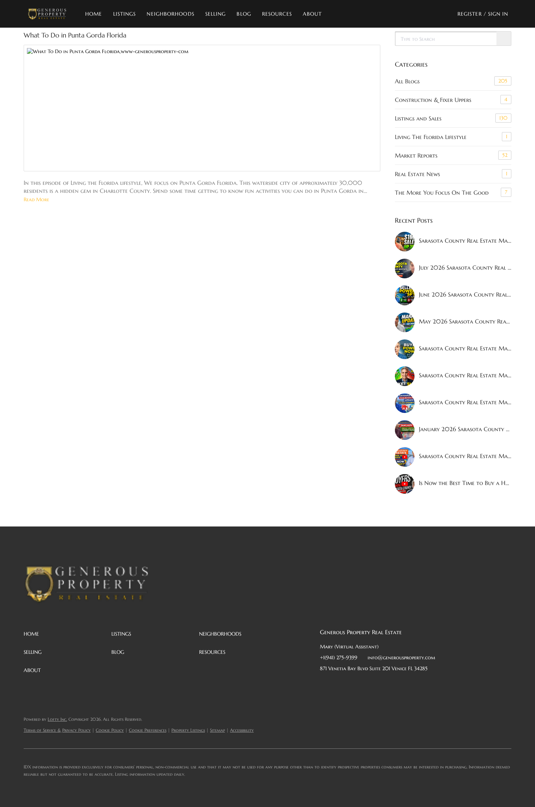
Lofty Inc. (57, 719)
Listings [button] (124, 14)
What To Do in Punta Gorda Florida (75, 35)
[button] (47, 13)
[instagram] (383, 684)
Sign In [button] (498, 14)
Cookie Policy (110, 730)
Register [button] (469, 14)
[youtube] (398, 684)
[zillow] (369, 684)
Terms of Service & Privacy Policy (57, 730)
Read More (36, 199)
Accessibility (242, 730)
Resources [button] (277, 14)
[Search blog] (503, 39)
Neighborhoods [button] (170, 14)
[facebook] (325, 684)
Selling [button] (215, 14)
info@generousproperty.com (401, 657)
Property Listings (188, 730)
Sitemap (217, 730)
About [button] (312, 14)
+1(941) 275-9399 (338, 657)
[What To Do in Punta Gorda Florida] (202, 108)
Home (93, 14)
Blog (244, 14)
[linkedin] (339, 684)
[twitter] (354, 684)
